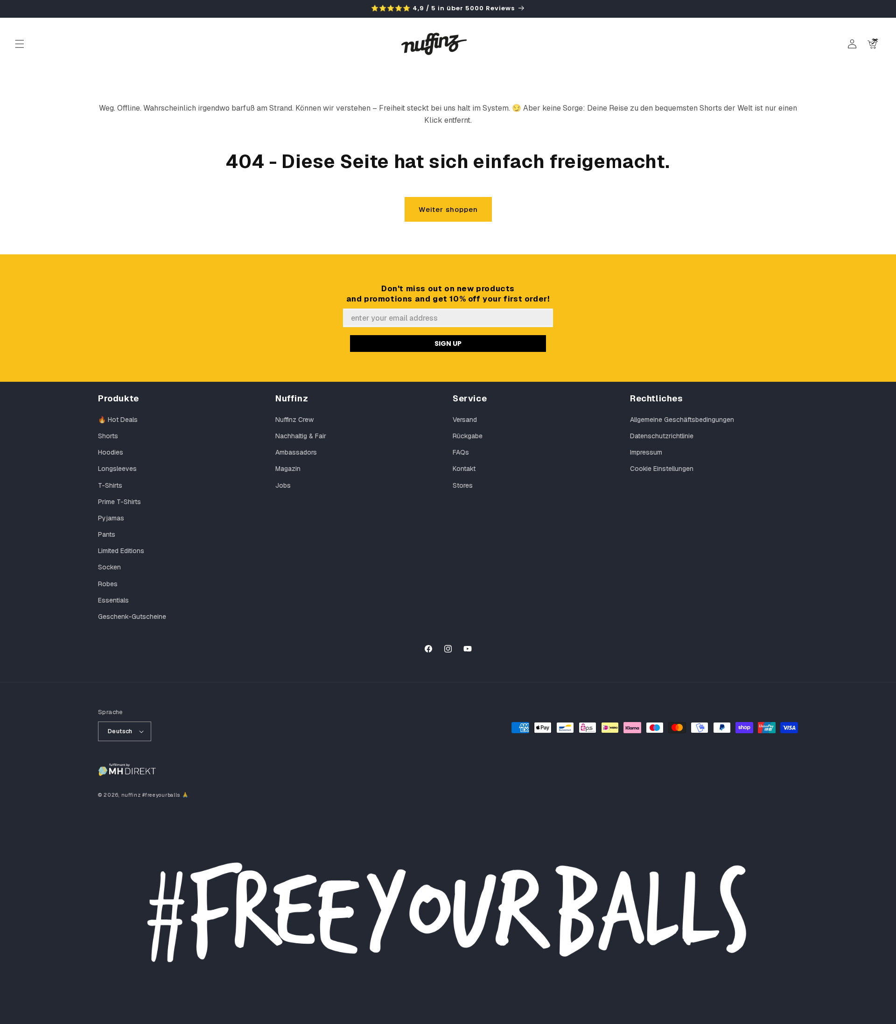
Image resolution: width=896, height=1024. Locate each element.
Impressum (646, 452)
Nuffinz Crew (294, 419)
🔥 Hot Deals (118, 419)
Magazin (288, 468)
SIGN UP (448, 343)
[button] (19, 44)
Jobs (283, 485)
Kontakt (464, 468)
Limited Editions (121, 551)
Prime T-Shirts (119, 502)
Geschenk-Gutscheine (132, 616)
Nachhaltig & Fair (300, 436)
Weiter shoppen (448, 209)
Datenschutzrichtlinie (661, 436)
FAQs (461, 452)
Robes (108, 584)
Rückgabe (468, 436)
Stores (463, 485)
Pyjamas (111, 518)
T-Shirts (110, 485)
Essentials (113, 600)
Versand (465, 419)
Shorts (108, 436)
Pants (106, 534)
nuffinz (131, 795)
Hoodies (110, 452)
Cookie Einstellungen (661, 468)
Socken (109, 567)
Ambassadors (296, 452)
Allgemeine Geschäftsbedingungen (682, 419)
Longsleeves (117, 468)
